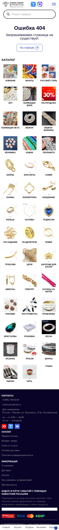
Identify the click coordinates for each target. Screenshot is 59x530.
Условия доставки (11, 450)
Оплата (5, 475)
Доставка (6, 470)
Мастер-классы (9, 485)
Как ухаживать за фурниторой (17, 480)
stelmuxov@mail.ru (11, 404)
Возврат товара (9, 441)
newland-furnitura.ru (14, 523)
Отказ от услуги (10, 445)
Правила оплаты (10, 436)
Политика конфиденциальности (17, 455)
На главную (27, 47)
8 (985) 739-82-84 (10, 400)
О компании (7, 465)
